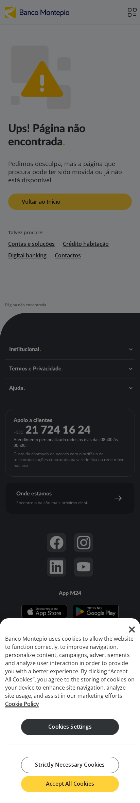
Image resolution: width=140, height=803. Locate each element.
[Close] (132, 629)
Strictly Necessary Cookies (70, 764)
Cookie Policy (22, 704)
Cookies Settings (70, 726)
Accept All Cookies (70, 783)
